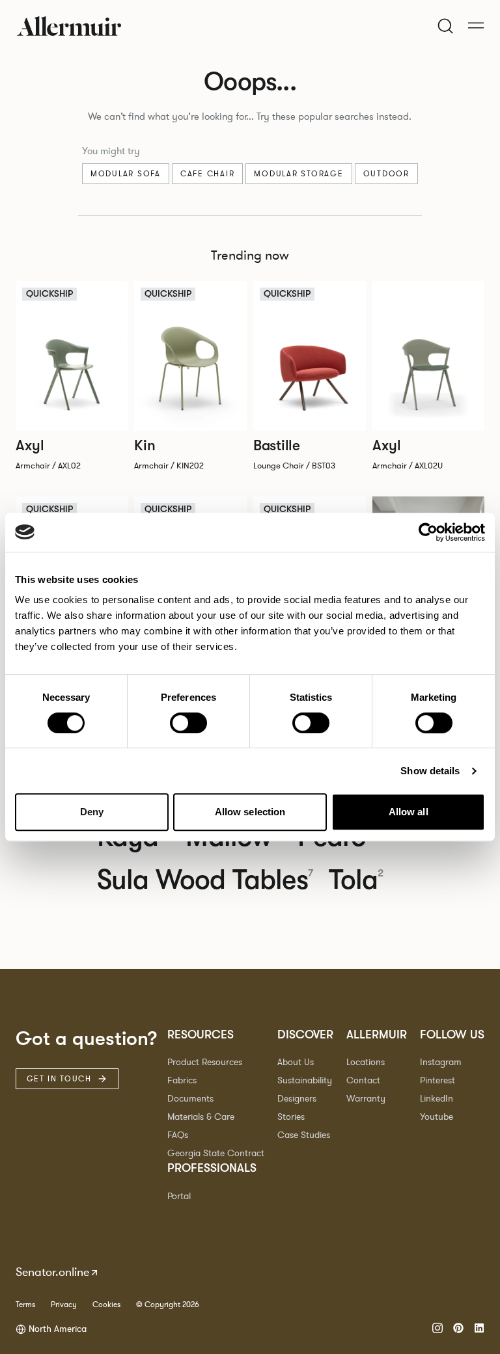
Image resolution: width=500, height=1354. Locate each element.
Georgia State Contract (215, 1153)
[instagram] (437, 1329)
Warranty (365, 1098)
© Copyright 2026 (167, 1304)
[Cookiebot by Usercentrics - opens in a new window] (428, 532)
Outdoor (386, 174)
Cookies (106, 1304)
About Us (295, 1062)
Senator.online (52, 1272)
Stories (291, 1117)
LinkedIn (436, 1098)
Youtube (436, 1117)
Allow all (408, 811)
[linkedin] (479, 1329)
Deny (92, 811)
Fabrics (182, 1080)
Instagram (441, 1062)
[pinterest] (458, 1329)
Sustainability (304, 1080)
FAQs (177, 1135)
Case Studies (303, 1135)
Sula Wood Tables (205, 879)
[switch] (188, 722)
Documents (190, 1098)
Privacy (64, 1304)
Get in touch (59, 1079)
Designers (296, 1098)
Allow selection (250, 811)
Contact (363, 1080)
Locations (365, 1062)
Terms (25, 1304)
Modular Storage (298, 174)
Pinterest (437, 1080)
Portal (179, 1196)
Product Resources (204, 1062)
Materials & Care (200, 1117)
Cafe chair (207, 174)
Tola (356, 879)
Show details (430, 770)
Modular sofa (125, 174)
